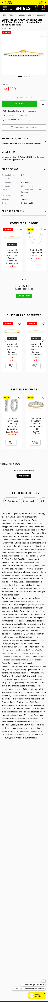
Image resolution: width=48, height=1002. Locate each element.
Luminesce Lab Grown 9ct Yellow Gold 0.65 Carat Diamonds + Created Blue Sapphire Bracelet (12, 257)
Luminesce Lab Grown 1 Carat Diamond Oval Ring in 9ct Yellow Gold (36, 423)
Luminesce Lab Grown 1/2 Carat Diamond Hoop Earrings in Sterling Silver (12, 423)
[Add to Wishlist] (19, 323)
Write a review (24, 476)
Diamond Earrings (36, 731)
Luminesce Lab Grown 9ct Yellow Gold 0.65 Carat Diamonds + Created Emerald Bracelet (36, 350)
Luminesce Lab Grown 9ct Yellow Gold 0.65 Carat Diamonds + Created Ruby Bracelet (12, 350)
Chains (21, 734)
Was (20, 289)
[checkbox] (21, 228)
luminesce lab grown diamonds (32, 15)
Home (4, 15)
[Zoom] (43, 34)
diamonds (13, 15)
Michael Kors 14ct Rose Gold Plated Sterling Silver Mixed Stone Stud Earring (23, 659)
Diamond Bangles (9, 734)
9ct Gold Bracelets (11, 501)
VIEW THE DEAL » (26, 3)
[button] (24, 296)
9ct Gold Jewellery (29, 501)
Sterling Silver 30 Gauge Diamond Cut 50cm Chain (36, 253)
